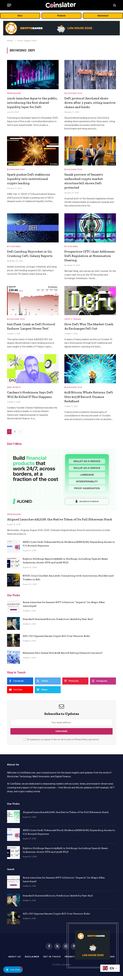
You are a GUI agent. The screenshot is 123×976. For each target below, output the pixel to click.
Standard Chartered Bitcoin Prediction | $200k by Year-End (58, 619)
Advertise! (103, 15)
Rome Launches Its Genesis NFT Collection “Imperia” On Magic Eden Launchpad (64, 604)
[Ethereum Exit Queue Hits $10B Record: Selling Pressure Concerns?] (13, 657)
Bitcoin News (13, 246)
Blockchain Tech (73, 93)
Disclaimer (32, 956)
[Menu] (9, 5)
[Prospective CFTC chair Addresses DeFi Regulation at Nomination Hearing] (90, 227)
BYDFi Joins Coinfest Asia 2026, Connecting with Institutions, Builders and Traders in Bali (68, 577)
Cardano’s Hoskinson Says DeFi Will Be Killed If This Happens (30, 394)
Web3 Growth (14, 387)
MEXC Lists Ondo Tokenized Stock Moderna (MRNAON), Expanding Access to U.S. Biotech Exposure (69, 543)
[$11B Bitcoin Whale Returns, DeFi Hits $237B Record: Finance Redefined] (90, 368)
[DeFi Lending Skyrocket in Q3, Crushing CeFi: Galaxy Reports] (33, 227)
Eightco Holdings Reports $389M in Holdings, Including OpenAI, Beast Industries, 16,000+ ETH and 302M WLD (65, 560)
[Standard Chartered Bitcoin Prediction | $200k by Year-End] (13, 623)
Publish (61, 15)
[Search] (114, 5)
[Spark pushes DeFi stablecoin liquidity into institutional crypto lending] (33, 150)
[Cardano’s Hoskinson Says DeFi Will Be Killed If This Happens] (33, 368)
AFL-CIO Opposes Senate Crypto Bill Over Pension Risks (56, 635)
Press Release (14, 93)
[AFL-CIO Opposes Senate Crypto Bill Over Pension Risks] (13, 640)
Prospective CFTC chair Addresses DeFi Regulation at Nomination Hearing (89, 256)
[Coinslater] (61, 5)
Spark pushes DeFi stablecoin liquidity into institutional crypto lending (28, 179)
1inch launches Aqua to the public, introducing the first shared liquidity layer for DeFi (32, 102)
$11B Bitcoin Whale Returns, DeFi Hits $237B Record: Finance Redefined (88, 396)
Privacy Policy (81, 739)
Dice (20, 15)
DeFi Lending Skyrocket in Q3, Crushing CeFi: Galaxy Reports (30, 254)
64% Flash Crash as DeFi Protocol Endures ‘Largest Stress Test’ (31, 326)
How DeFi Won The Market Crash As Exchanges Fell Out (88, 326)
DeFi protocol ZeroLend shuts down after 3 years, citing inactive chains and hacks (89, 102)
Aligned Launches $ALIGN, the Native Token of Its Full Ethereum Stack (59, 519)
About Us (14, 956)
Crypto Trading (72, 319)
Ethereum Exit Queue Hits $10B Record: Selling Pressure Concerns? (62, 652)
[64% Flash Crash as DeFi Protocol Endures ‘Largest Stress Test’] (33, 300)
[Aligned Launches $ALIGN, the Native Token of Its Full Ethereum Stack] (61, 479)
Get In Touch (52, 956)
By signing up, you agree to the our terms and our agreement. (63, 739)
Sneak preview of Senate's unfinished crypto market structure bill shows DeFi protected (83, 181)
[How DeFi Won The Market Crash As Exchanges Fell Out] (90, 300)
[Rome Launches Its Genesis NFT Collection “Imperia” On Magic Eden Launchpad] (13, 606)
